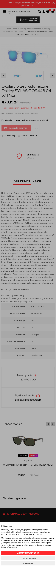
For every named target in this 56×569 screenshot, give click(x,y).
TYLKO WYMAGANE (28, 558)
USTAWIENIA (28, 563)
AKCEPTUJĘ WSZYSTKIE (28, 553)
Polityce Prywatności (9, 547)
